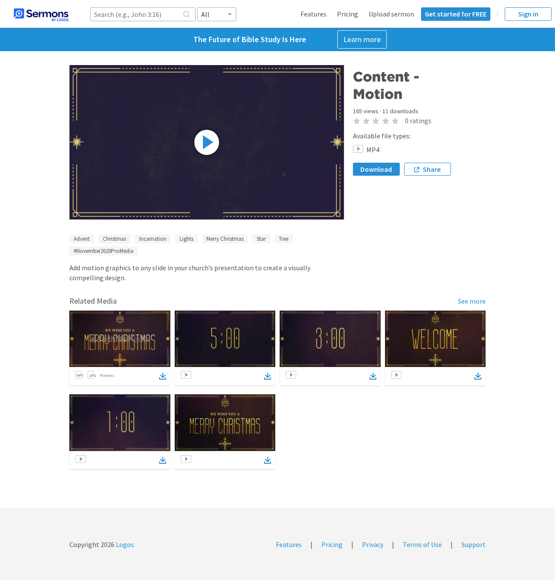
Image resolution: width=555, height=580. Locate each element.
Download (376, 169)
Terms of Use (422, 544)
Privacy (372, 544)
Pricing (347, 14)
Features (313, 14)
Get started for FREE (455, 14)
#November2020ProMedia (104, 251)
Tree (283, 238)
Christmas (114, 238)
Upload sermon (391, 14)
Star (261, 238)
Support (473, 544)
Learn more (362, 39)
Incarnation (152, 238)
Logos (124, 544)
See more (472, 301)
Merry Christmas (225, 238)
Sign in (528, 14)
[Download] (162, 376)
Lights (186, 238)
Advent (82, 238)
